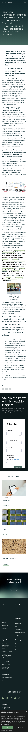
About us (17, 643)
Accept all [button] (7, 727)
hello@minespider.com (7, 708)
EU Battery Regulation (7, 651)
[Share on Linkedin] (10, 389)
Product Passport (6, 611)
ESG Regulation (5, 674)
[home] (7, 2)
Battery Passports (6, 615)
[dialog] (14, 721)
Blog (16, 626)
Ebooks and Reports (20, 632)
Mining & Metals (19, 615)
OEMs (16, 611)
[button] (24, 2)
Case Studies (18, 629)
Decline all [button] (20, 727)
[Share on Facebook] (3, 389)
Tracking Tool (5, 625)
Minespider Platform (7, 609)
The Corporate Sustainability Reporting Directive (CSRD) (6, 669)
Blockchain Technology (18, 622)
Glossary (17, 635)
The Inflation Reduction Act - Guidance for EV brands (6, 646)
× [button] (26, 711)
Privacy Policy (19, 722)
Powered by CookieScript (7, 730)
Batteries (17, 609)
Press (16, 646)
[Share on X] (6, 389)
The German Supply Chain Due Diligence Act (7, 679)
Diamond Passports (6, 617)
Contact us (18, 649)
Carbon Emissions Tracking (6, 621)
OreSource (4, 628)
